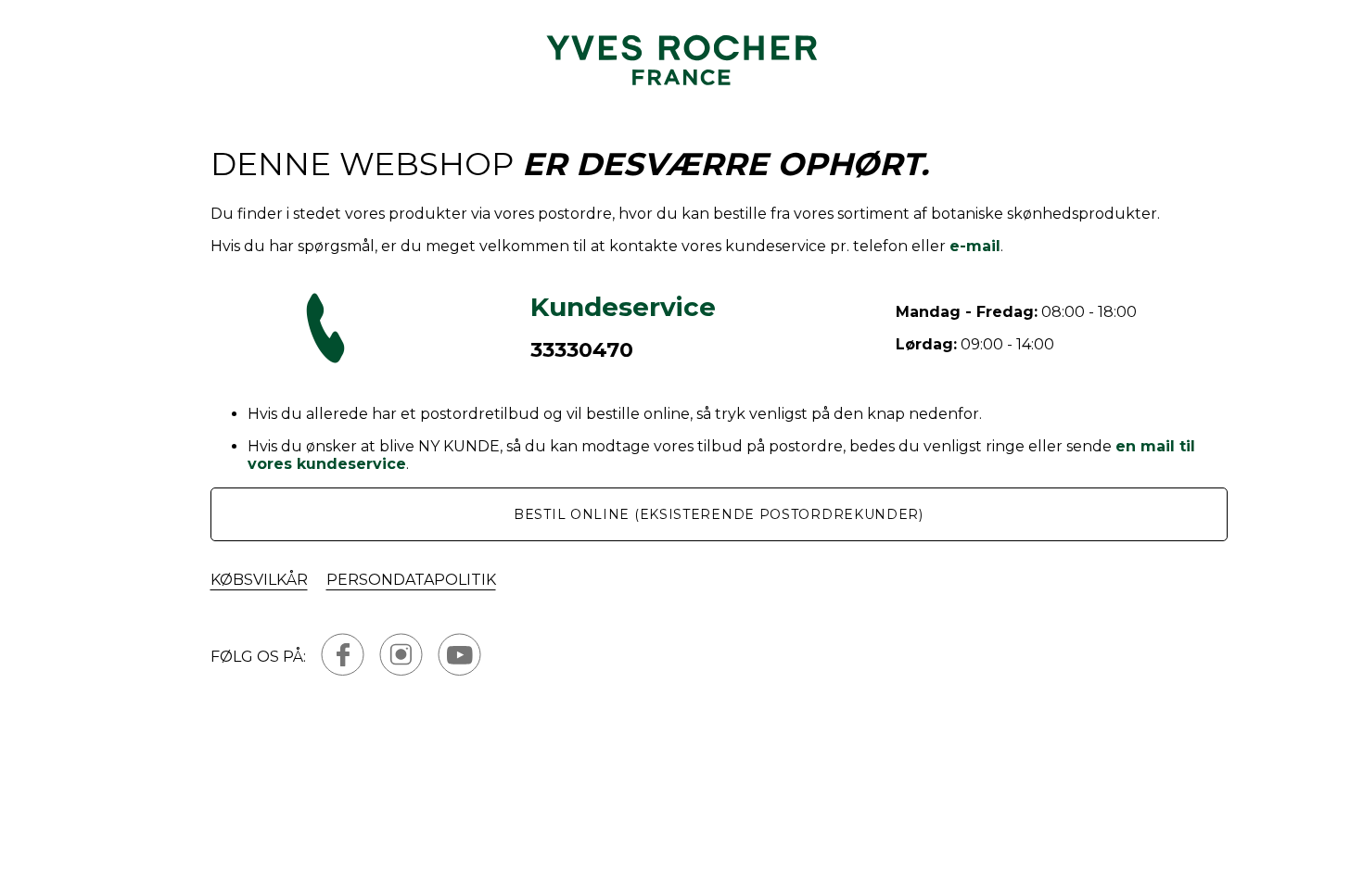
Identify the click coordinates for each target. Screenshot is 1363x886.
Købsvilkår (259, 580)
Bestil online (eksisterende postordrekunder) (719, 514)
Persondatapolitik (411, 580)
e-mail (974, 246)
